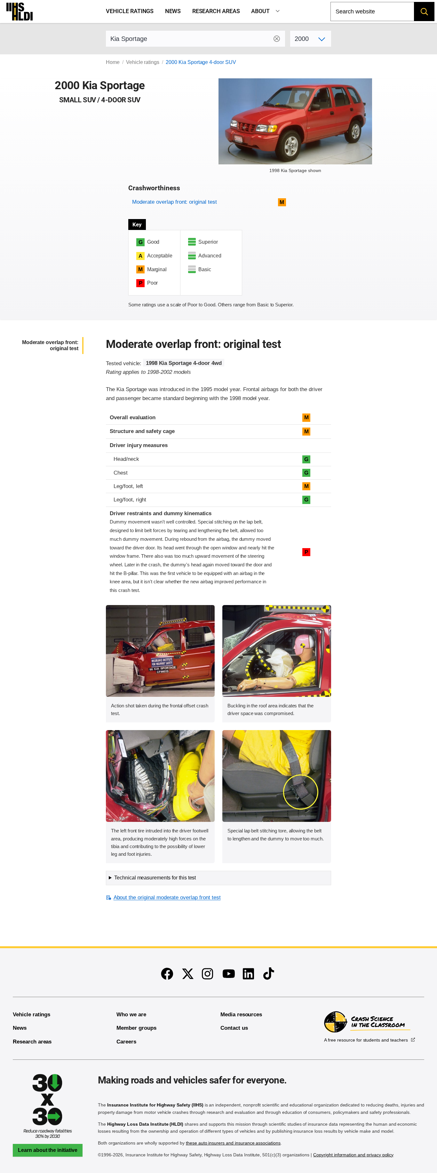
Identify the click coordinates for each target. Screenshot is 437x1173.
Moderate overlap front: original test (174, 202)
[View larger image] (160, 651)
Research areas (216, 11)
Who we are (131, 1015)
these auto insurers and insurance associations (233, 1142)
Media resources (241, 1015)
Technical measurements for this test (155, 877)
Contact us (234, 1028)
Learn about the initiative (47, 1150)
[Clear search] (277, 38)
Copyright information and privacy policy (353, 1154)
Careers (126, 1042)
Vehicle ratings (130, 11)
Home (113, 62)
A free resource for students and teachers (366, 1040)
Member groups (136, 1028)
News (173, 11)
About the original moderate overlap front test (167, 897)
